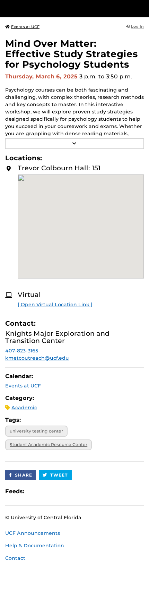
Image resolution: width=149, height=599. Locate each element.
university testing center (36, 431)
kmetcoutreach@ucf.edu (37, 358)
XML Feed (68, 491)
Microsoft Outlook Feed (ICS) (45, 491)
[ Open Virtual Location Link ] (55, 304)
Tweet (59, 475)
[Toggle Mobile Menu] (142, 8)
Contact (15, 558)
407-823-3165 (21, 351)
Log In (137, 26)
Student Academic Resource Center (48, 444)
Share (23, 475)
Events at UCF (25, 26)
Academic (24, 407)
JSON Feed (80, 491)
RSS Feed (57, 491)
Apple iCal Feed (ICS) (33, 491)
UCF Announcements (32, 533)
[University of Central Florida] (52, 8)
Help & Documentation (34, 545)
